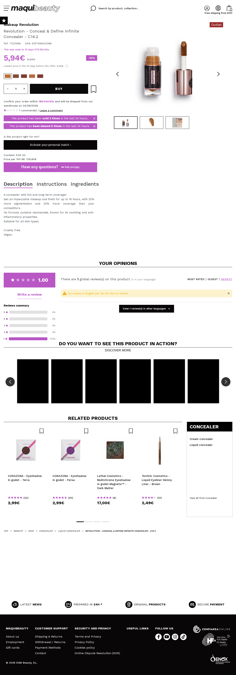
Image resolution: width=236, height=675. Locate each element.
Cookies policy (85, 647)
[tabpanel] (168, 68)
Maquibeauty (17, 628)
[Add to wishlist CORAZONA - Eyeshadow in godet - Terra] (26, 431)
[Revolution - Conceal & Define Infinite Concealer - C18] (24, 76)
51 (41, 49)
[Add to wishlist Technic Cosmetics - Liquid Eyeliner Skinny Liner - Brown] (160, 431)
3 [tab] (97, 521)
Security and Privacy (93, 628)
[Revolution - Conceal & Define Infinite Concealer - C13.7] (32, 76)
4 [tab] (105, 521)
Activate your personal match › (50, 144)
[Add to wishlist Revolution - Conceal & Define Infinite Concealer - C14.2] (93, 89)
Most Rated (196, 279)
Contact (40, 653)
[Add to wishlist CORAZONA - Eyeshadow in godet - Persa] (71, 431)
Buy (26, 509)
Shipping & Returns (48, 636)
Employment (15, 642)
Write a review (29, 294)
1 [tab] (80, 521)
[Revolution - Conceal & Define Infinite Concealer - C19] (40, 76)
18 (40, 101)
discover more (118, 350)
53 (46, 49)
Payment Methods (48, 647)
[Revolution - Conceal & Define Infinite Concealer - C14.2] (8, 76)
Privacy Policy (84, 642)
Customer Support (51, 628)
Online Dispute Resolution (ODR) (97, 653)
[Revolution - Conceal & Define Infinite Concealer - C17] (16, 76)
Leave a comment (51, 110)
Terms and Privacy (88, 636)
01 (26, 49)
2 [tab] (88, 521)
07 (36, 49)
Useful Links (138, 628)
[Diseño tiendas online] (220, 659)
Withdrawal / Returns (50, 642)
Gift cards (13, 647)
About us (12, 636)
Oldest (213, 279)
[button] (32, 381)
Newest (226, 279)
